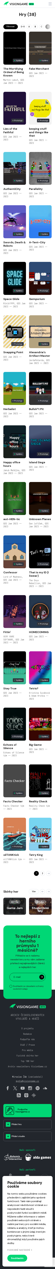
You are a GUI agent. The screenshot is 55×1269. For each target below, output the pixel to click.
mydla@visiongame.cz (27, 1081)
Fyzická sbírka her (27, 1055)
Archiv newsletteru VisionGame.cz (27, 1066)
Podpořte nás (27, 1039)
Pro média (27, 1050)
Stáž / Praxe (27, 1044)
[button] (42, 891)
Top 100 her (27, 1061)
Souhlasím (17, 1258)
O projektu (27, 1028)
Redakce (27, 1033)
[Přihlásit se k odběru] (41, 977)
